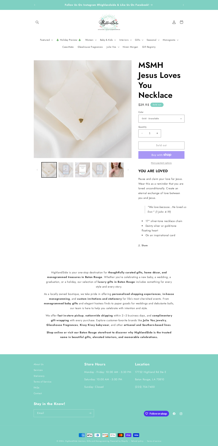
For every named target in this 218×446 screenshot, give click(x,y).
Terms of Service (43, 381)
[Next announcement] (183, 5)
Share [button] (145, 245)
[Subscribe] (90, 413)
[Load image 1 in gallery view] (49, 169)
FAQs (37, 387)
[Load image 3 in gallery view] (82, 169)
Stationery (39, 376)
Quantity (142, 126)
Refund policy (137, 441)
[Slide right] (128, 169)
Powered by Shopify (119, 441)
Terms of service (154, 441)
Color (141, 112)
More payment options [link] (161, 162)
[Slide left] (37, 169)
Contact (38, 393)
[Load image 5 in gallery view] (99, 169)
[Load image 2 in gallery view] (65, 169)
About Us (39, 364)
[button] (37, 22)
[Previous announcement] (34, 5)
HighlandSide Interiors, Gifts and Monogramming (87, 441)
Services (38, 370)
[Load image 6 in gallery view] (116, 169)
